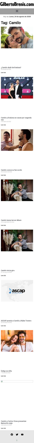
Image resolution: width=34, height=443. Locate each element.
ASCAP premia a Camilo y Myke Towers (16, 321)
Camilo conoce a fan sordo (11, 170)
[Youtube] (22, 434)
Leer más (3, 72)
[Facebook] (11, 434)
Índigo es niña (6, 371)
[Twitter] (17, 434)
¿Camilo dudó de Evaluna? (11, 67)
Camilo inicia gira (7, 270)
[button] (17, 11)
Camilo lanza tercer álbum (11, 220)
